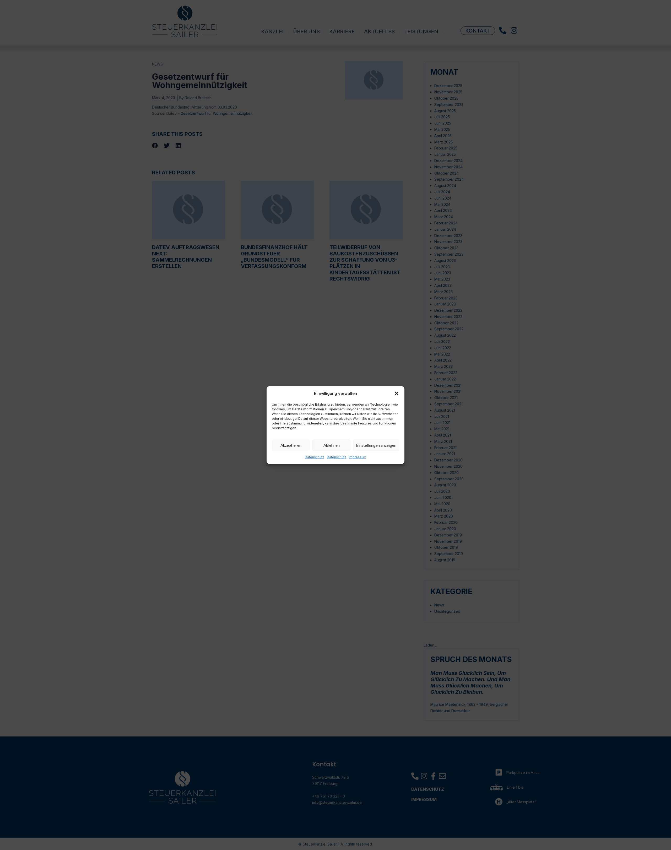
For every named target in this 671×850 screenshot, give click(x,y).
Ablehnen (331, 445)
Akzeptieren (290, 445)
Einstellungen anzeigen (376, 445)
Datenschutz (314, 457)
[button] (396, 393)
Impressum (357, 457)
